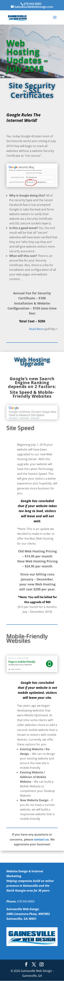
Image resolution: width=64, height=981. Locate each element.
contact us (41, 839)
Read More (36, 329)
